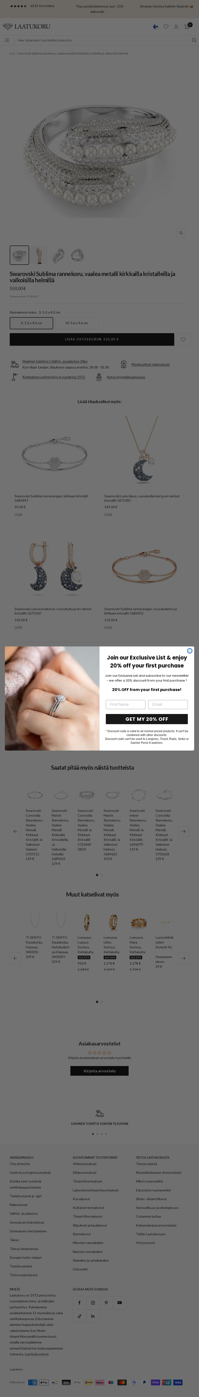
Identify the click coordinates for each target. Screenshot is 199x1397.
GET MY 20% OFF (146, 719)
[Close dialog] (189, 650)
